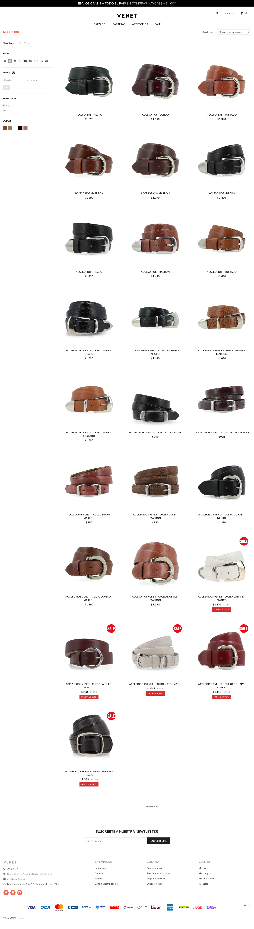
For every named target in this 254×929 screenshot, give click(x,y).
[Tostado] (25, 128)
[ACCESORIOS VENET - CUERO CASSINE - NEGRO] (89, 317)
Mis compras (205, 873)
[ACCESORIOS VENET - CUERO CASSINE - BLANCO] (221, 563)
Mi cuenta (204, 868)
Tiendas (99, 878)
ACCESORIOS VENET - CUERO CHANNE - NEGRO (89, 773)
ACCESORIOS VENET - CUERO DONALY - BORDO (221, 685)
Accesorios (140, 24)
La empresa (100, 868)
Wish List (203, 883)
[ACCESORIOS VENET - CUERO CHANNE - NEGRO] (89, 738)
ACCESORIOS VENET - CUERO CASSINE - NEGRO (88, 352)
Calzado (100, 24)
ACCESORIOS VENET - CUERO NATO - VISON (155, 683)
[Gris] (10, 128)
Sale (158, 24)
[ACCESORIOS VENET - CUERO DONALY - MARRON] (89, 563)
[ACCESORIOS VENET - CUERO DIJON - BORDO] (221, 399)
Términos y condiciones (158, 873)
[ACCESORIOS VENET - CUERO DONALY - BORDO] (221, 651)
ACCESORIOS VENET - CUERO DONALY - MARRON (88, 598)
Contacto (99, 873)
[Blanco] (15, 128)
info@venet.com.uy (17, 879)
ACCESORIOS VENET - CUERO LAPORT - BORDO (88, 685)
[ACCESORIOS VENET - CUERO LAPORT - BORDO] (89, 651)
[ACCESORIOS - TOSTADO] (221, 81)
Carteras (118, 24)
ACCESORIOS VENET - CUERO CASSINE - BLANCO (221, 598)
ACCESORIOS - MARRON (88, 193)
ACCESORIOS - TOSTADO (222, 114)
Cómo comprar (154, 868)
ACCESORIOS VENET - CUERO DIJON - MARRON (89, 516)
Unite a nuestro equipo (106, 883)
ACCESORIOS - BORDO (155, 114)
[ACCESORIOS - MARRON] (89, 160)
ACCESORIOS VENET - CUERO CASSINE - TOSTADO (88, 434)
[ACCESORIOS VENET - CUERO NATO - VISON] (155, 651)
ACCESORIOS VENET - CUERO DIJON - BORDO (222, 432)
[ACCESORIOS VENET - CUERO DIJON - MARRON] (89, 481)
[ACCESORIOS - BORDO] (155, 81)
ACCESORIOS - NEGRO (89, 114)
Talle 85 (22, 43)
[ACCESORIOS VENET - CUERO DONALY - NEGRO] (221, 481)
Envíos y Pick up (155, 883)
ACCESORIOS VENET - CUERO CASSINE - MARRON (221, 352)
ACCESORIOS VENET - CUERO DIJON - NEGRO (155, 432)
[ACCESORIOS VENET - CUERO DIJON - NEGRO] (155, 399)
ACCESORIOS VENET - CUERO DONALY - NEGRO (221, 516)
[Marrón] (5, 128)
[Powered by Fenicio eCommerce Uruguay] (245, 917)
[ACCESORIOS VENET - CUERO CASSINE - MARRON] (221, 317)
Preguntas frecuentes (157, 878)
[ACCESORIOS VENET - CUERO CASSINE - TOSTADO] (89, 399)
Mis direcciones (206, 878)
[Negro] (20, 128)
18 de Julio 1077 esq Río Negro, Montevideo (29, 874)
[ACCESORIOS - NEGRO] (89, 81)
